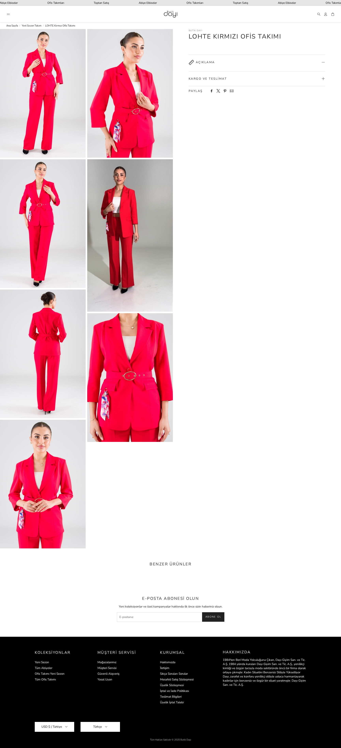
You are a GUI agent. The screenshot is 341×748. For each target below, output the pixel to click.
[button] (8, 14)
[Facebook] (211, 91)
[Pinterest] (225, 91)
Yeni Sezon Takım (31, 25)
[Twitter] (218, 91)
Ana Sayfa (12, 25)
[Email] (231, 91)
